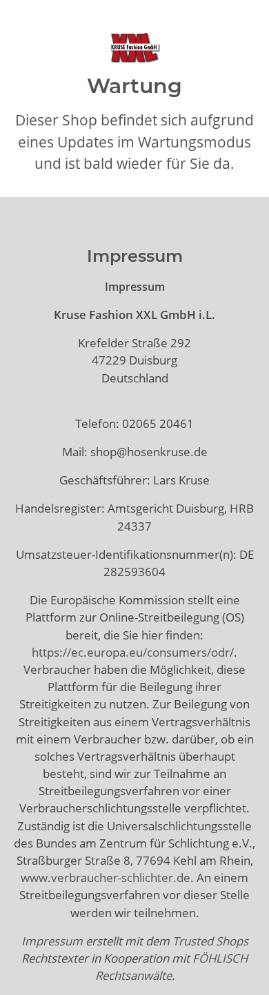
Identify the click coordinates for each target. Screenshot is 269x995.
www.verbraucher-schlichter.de (105, 877)
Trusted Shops (210, 941)
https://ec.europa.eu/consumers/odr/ (133, 652)
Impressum (52, 941)
